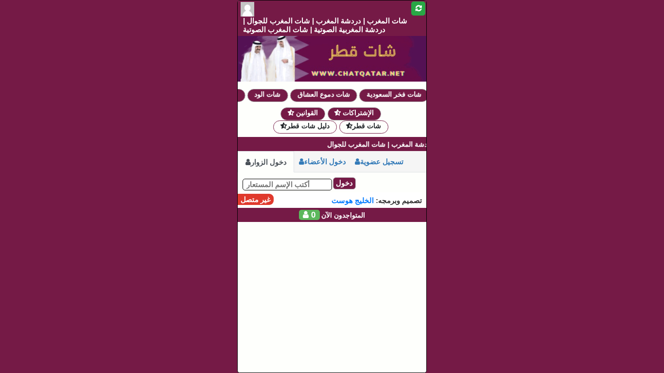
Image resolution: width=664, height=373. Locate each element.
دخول (344, 183)
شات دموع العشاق (328, 94)
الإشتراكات (357, 112)
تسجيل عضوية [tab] (381, 161)
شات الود (272, 94)
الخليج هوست (353, 200)
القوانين (306, 112)
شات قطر (366, 125)
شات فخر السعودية (398, 94)
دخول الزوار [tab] (269, 162)
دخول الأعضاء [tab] (325, 161)
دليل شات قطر (308, 125)
